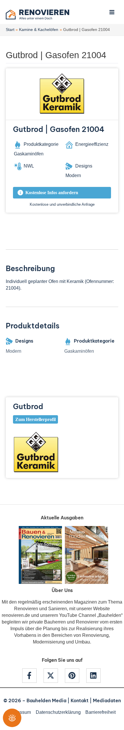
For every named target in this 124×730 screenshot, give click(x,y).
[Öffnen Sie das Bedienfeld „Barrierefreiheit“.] (12, 718)
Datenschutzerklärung (58, 712)
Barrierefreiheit (100, 712)
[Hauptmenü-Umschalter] (111, 12)
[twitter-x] (54, 675)
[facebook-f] (32, 675)
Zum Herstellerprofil (35, 419)
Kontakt (80, 700)
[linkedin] (94, 675)
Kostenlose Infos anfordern (51, 192)
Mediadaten (107, 700)
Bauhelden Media (46, 700)
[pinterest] (75, 675)
